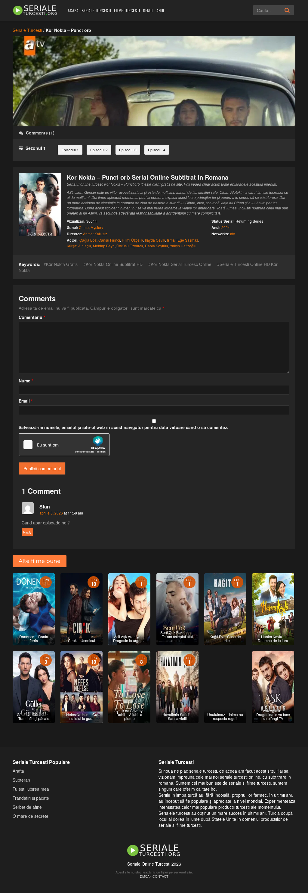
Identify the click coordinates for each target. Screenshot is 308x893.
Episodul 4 (156, 149)
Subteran (21, 780)
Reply (27, 532)
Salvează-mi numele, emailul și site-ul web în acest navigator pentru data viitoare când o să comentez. (123, 427)
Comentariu (32, 317)
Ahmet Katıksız (95, 233)
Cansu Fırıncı (109, 240)
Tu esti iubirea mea (31, 789)
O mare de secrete (30, 816)
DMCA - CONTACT (154, 875)
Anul (160, 10)
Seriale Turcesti (96, 10)
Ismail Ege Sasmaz (182, 240)
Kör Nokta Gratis (62, 264)
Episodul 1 (70, 149)
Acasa (73, 10)
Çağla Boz (88, 240)
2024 (225, 227)
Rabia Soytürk (156, 245)
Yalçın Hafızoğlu (183, 245)
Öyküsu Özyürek (129, 245)
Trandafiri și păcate (31, 798)
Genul (148, 10)
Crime (84, 227)
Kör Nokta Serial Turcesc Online (181, 264)
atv (232, 233)
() (40, 133)
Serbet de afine (27, 807)
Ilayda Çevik (155, 240)
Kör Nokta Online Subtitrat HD (114, 264)
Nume (26, 381)
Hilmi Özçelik (132, 240)
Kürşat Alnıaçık (79, 245)
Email (25, 401)
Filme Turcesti (127, 10)
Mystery (97, 227)
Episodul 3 (128, 149)
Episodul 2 (99, 149)
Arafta (18, 771)
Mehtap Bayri (104, 245)
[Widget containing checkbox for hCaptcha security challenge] (64, 444)
